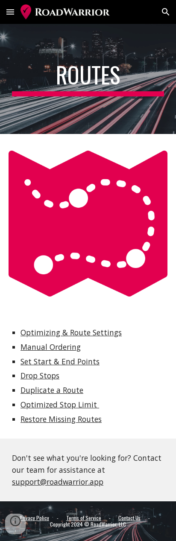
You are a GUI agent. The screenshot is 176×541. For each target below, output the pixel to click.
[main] (88, 79)
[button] (10, 11)
